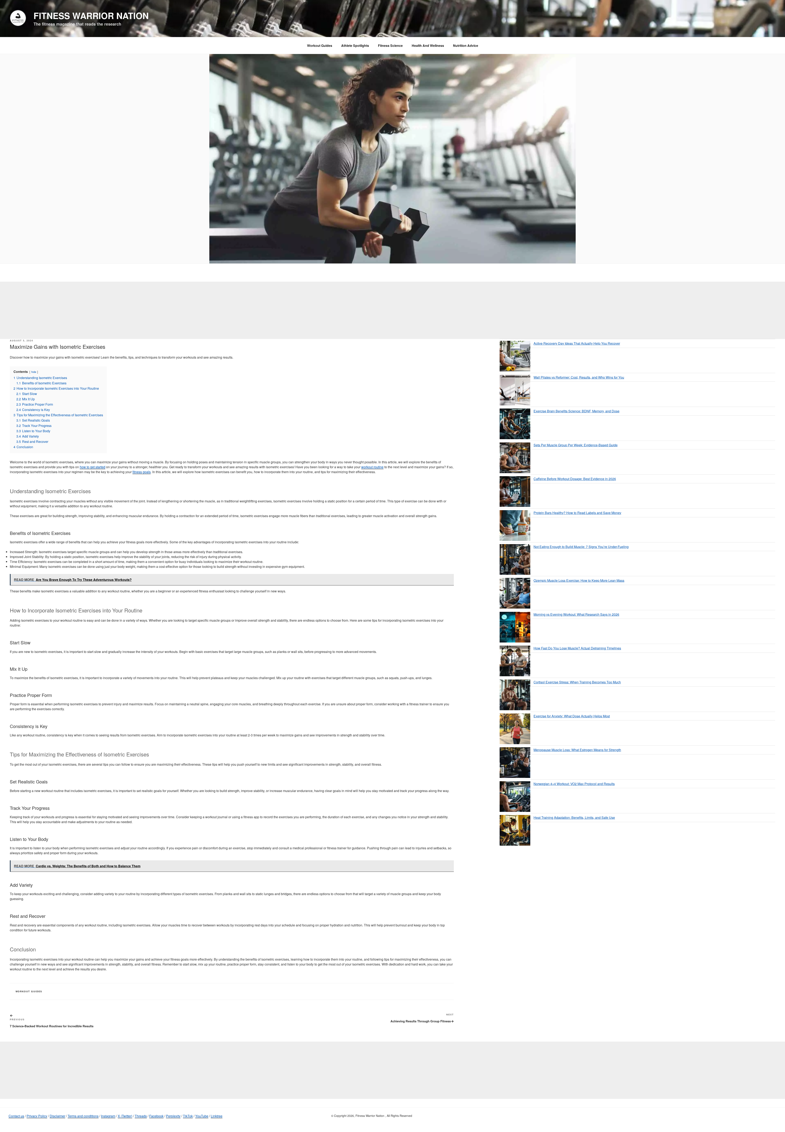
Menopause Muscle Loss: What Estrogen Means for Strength (577, 749)
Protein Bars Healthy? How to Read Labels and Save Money (577, 512)
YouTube (201, 1116)
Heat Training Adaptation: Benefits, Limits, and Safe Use (574, 817)
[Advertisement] (392, 310)
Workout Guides (319, 45)
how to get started (92, 467)
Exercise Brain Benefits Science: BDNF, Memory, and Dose (576, 411)
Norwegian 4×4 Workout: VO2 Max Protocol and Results (574, 783)
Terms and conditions (83, 1116)
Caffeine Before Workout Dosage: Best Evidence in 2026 (575, 478)
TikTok (188, 1116)
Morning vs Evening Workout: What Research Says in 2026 (576, 614)
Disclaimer (57, 1116)
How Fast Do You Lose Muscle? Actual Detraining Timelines (577, 648)
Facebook (156, 1116)
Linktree (216, 1116)
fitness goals (141, 471)
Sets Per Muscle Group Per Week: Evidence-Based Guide (576, 445)
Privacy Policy (37, 1116)
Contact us (16, 1116)
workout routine (372, 467)
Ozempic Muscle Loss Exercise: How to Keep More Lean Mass (579, 580)
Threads (141, 1116)
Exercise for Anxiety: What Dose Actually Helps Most (572, 716)
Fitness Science (390, 45)
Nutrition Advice (465, 45)
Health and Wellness (428, 45)
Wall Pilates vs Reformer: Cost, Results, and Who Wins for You (579, 377)
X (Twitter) (125, 1116)
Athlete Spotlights (355, 45)
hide (33, 372)
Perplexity (173, 1116)
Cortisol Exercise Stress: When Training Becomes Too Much (577, 682)
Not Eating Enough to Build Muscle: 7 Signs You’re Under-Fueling (581, 546)
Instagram (108, 1116)
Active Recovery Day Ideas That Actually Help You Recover (577, 343)
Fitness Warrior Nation (91, 15)
